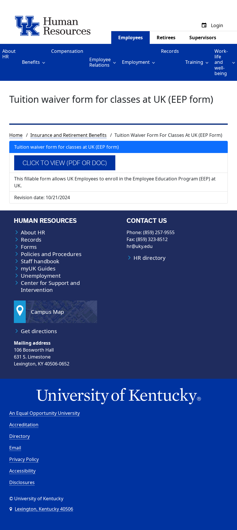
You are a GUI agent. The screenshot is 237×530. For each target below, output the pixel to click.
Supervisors (202, 37)
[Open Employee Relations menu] (115, 62)
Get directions (39, 331)
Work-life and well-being (221, 62)
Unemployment (41, 275)
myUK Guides (38, 268)
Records (170, 51)
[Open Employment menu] (154, 62)
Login (217, 25)
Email (15, 448)
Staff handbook (40, 261)
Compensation (67, 51)
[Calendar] (204, 25)
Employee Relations (100, 62)
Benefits (31, 62)
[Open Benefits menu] (44, 62)
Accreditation (23, 424)
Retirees (166, 37)
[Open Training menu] (207, 62)
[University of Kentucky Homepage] (118, 396)
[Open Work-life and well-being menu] (234, 62)
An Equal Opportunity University (44, 413)
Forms (29, 246)
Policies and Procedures (51, 254)
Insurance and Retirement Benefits (68, 135)
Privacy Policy (24, 459)
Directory (19, 436)
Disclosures (22, 482)
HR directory (150, 257)
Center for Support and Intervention (50, 286)
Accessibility (22, 471)
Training (194, 62)
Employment (136, 62)
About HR (9, 54)
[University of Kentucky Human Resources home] (52, 25)
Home (16, 135)
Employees (130, 37)
